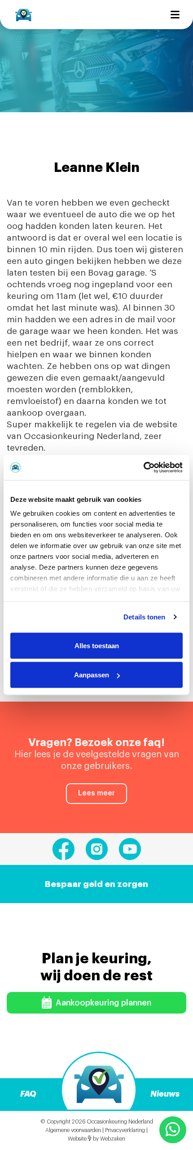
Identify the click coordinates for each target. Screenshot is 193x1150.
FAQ (28, 1094)
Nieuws (165, 1094)
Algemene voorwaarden (73, 1130)
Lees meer (96, 793)
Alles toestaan (97, 645)
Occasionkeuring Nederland (120, 1121)
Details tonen (144, 617)
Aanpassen (91, 675)
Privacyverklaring (125, 1130)
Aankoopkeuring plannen (102, 1003)
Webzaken (112, 1138)
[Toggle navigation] (175, 14)
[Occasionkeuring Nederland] (23, 14)
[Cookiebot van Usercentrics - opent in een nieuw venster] (143, 468)
